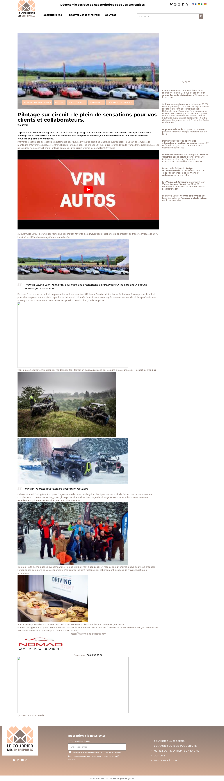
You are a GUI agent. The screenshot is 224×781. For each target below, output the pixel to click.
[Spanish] (205, 4)
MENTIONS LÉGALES (166, 760)
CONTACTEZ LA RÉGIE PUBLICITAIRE (175, 746)
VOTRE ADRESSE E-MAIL (79, 741)
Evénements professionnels (120, 102)
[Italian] (202, 4)
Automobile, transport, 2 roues (37, 102)
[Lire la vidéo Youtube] (88, 189)
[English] (193, 4)
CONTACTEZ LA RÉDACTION (170, 741)
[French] (196, 4)
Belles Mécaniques (77, 102)
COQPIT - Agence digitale (121, 778)
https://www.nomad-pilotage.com (88, 633)
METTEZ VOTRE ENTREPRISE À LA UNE (176, 750)
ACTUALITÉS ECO (52, 15)
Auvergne (59, 102)
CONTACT (110, 15)
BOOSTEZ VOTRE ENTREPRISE (85, 15)
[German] (199, 4)
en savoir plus (181, 175)
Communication (96, 102)
